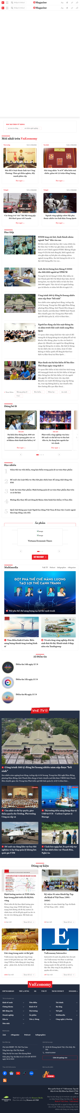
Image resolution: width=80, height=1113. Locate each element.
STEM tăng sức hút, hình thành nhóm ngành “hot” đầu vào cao (55, 238)
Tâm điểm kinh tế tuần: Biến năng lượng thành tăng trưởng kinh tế (20, 643)
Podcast (52, 567)
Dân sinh (21, 432)
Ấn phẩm (40, 523)
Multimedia (11, 567)
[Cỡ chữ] (62, 2)
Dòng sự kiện (40, 866)
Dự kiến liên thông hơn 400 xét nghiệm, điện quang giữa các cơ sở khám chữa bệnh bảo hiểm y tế (21, 437)
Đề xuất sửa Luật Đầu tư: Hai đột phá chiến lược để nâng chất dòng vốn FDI (41, 481)
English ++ (73, 991)
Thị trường (6, 145)
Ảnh (4, 1035)
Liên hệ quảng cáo (60, 1058)
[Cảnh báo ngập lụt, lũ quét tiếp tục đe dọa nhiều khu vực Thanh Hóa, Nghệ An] (60, 833)
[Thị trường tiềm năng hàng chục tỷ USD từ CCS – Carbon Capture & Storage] (60, 797)
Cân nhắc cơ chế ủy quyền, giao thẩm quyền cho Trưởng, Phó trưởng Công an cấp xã (19, 814)
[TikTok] (24, 1073)
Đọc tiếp (9, 232)
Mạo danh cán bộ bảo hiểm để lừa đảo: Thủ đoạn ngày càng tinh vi (56, 364)
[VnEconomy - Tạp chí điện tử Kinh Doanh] (40, 984)
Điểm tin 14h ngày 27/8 (27, 664)
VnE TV (45, 567)
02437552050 (50, 1053)
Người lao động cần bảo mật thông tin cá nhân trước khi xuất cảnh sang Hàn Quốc (56, 328)
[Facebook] (4, 1073)
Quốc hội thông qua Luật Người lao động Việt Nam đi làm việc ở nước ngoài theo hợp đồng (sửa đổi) (43, 511)
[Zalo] (31, 1073)
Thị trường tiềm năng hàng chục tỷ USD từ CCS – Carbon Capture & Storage (59, 814)
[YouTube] (18, 1073)
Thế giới (5, 190)
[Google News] (11, 1073)
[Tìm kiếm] (12, 2)
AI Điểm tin (40, 657)
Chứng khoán (8, 991)
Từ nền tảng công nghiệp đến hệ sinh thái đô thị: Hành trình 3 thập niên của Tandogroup (57, 643)
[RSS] (4, 1080)
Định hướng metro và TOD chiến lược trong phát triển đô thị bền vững (19, 897)
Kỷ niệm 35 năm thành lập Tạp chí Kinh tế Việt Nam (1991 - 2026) (58, 897)
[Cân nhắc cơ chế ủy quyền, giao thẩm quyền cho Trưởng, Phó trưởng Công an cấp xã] (20, 797)
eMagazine (72, 567)
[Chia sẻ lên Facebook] (67, 2)
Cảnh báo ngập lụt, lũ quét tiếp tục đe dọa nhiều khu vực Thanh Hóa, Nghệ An (59, 850)
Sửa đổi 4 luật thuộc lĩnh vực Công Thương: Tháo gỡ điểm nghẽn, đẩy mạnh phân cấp (20, 173)
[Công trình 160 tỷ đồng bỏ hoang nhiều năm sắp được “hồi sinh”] (40, 741)
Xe (35, 991)
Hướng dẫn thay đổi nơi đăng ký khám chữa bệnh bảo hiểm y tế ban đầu (41, 500)
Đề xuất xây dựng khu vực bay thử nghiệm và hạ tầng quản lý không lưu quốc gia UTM (19, 850)
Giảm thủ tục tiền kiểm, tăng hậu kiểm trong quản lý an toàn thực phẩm (41, 470)
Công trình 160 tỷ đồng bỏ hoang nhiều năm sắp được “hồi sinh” (56, 297)
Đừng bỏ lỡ (10, 406)
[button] (37, 454)
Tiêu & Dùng (24, 991)
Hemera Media (37, 1098)
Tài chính (46, 145)
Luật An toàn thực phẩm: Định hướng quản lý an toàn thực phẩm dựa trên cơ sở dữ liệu (42, 491)
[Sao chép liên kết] (72, 2)
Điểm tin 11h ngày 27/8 (27, 679)
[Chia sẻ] (77, 2)
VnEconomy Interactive (55, 953)
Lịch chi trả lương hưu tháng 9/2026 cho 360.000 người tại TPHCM (55, 270)
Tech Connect (58, 991)
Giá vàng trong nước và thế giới (18, 953)
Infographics (61, 567)
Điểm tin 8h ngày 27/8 (26, 695)
